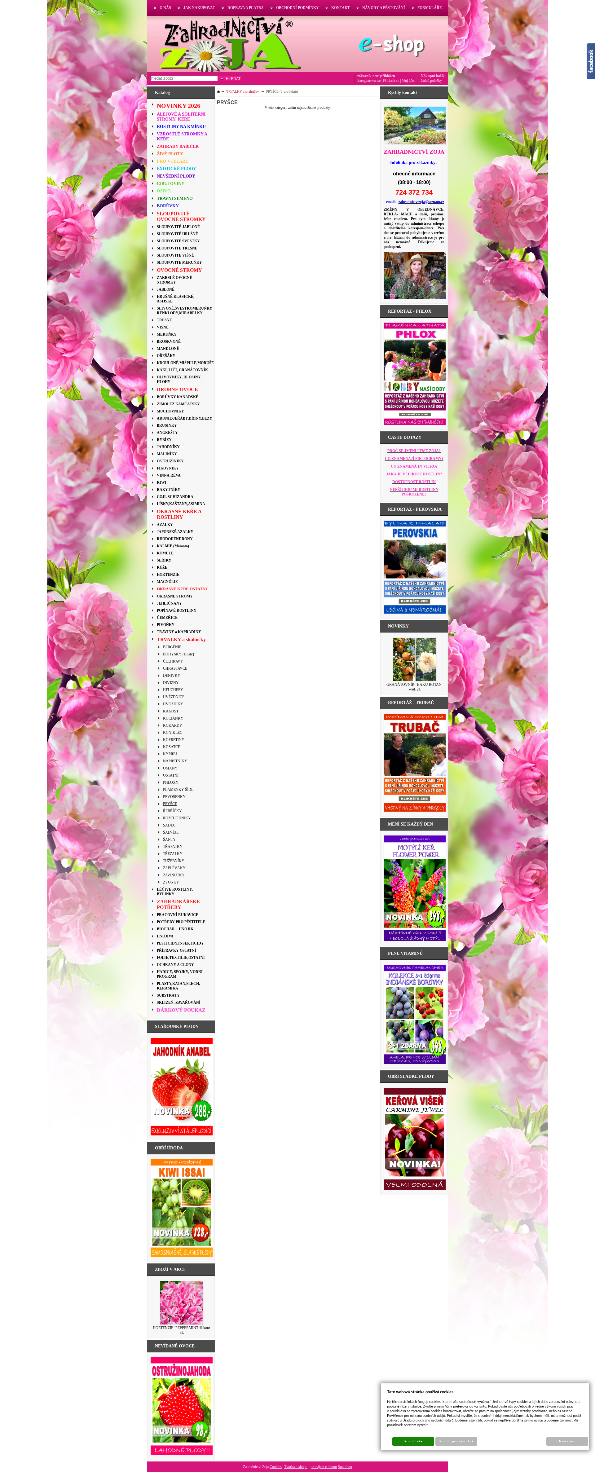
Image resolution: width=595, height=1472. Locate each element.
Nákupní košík (433, 76)
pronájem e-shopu (324, 1467)
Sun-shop (345, 1467)
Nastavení (567, 1441)
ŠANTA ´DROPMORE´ (414, 684)
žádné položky (431, 80)
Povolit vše (413, 1441)
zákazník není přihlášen (376, 76)
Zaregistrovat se (369, 80)
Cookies (276, 1467)
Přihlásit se (391, 80)
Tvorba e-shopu (295, 1467)
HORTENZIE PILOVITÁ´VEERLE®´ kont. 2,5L (182, 1330)
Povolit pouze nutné (456, 1441)
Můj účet (408, 80)
